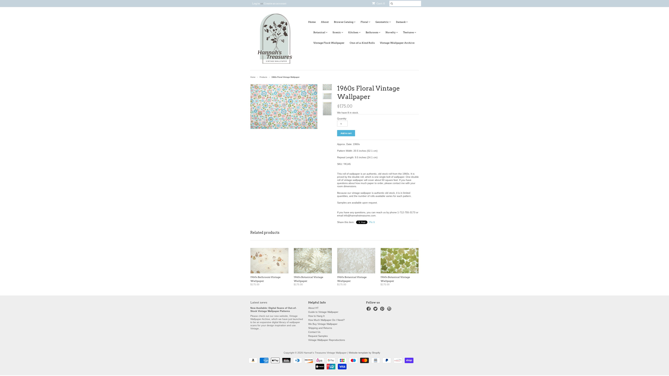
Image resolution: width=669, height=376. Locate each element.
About (325, 22)
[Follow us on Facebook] (369, 310)
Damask (401, 22)
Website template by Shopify (364, 352)
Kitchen (353, 32)
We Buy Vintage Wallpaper (322, 324)
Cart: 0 (380, 3)
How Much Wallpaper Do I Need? (326, 320)
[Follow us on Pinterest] (382, 310)
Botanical (319, 32)
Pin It (372, 222)
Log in (256, 3)
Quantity (341, 118)
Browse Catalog (344, 22)
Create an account (275, 3)
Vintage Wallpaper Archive (397, 42)
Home (312, 22)
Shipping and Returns (320, 328)
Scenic (337, 32)
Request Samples (318, 336)
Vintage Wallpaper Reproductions (326, 340)
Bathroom (372, 32)
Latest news (258, 302)
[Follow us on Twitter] (376, 310)
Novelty (391, 32)
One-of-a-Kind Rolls (362, 42)
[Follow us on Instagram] (389, 310)
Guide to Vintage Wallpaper (323, 312)
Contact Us (314, 332)
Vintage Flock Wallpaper (328, 42)
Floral (365, 22)
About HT (313, 308)
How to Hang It (316, 316)
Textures (408, 32)
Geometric (382, 22)
